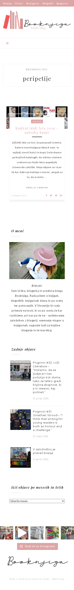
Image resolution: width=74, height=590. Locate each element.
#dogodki (47, 3)
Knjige (37, 121)
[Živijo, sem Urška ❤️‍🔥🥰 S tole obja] (6, 532)
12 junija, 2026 (41, 398)
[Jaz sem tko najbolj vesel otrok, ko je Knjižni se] (67, 532)
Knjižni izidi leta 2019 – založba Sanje (37, 130)
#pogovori (62, 3)
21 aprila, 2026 (40, 459)
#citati (19, 3)
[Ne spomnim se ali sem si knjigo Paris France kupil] (37, 532)
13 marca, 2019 (19, 196)
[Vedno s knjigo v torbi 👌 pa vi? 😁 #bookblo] (21, 532)
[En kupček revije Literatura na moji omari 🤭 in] (52, 532)
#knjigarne (32, 3)
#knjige (7, 3)
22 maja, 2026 (40, 436)
